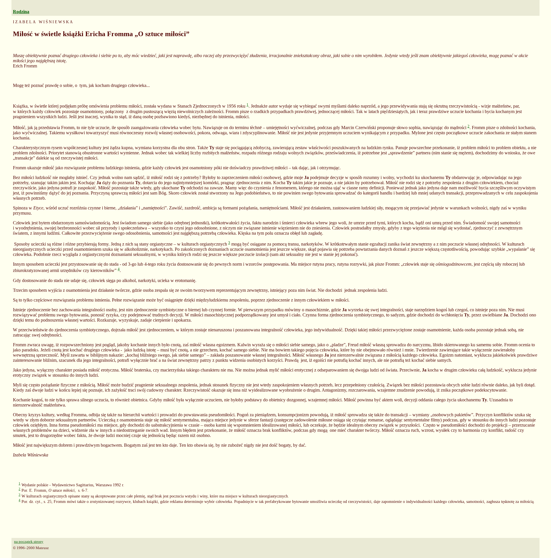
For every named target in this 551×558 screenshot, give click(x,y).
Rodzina (21, 11)
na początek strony (28, 541)
